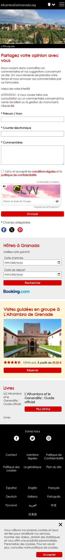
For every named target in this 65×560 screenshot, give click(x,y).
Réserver (32, 370)
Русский (11, 505)
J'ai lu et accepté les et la (31, 173)
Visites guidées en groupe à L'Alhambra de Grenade (32, 312)
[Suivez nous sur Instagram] (48, 438)
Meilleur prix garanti (16, 252)
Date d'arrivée (13, 258)
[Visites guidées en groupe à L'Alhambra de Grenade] (32, 338)
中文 (54, 505)
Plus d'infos (43, 409)
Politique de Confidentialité (53, 456)
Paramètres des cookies (19, 544)
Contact (11, 455)
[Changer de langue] (49, 4)
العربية (32, 505)
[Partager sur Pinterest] (20, 230)
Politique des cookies (11, 468)
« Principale (8, 46)
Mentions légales (32, 456)
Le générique (32, 467)
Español (11, 488)
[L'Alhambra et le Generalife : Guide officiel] (12, 398)
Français (53, 488)
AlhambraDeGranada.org (18, 5)
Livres (8, 387)
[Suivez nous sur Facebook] (16, 438)
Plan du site (53, 467)
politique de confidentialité (18, 175)
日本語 (32, 514)
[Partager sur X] (12, 230)
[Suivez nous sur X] (32, 438)
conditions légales (44, 171)
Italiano (32, 496)
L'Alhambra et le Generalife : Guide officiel (39, 398)
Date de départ (14, 270)
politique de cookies (44, 547)
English (32, 488)
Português (53, 496)
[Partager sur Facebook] (3, 230)
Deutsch (11, 496)
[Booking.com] (16, 292)
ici (12, 105)
